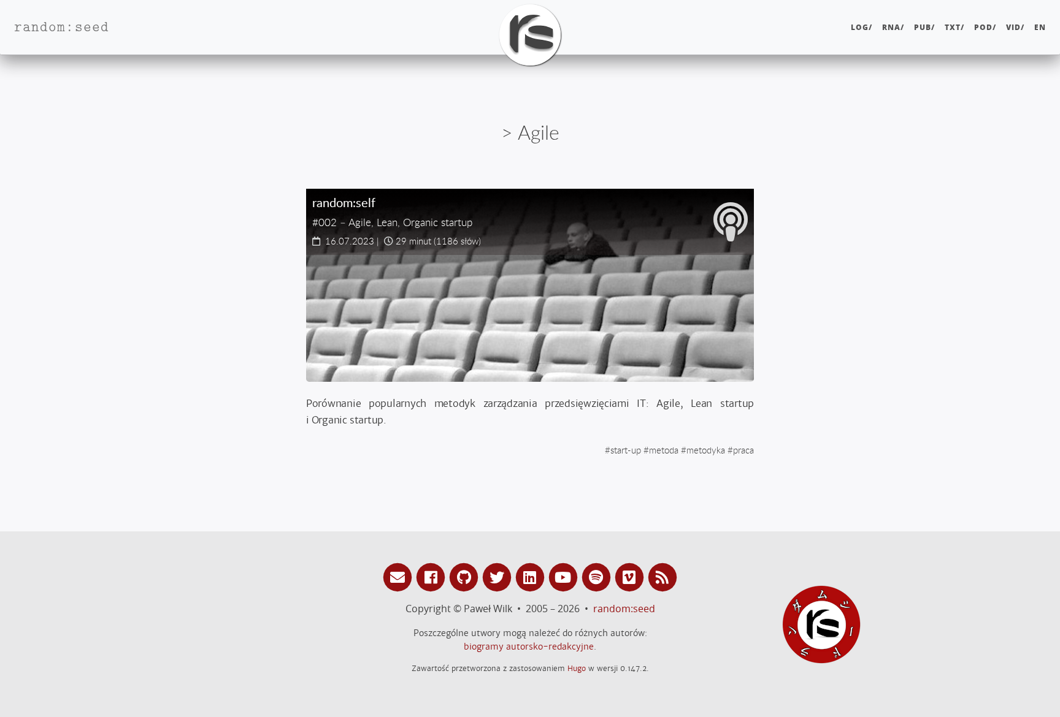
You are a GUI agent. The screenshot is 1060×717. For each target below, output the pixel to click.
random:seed (624, 608)
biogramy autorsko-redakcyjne (529, 646)
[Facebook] (432, 576)
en (1040, 27)
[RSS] (662, 576)
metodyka (705, 450)
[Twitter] (498, 576)
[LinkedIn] (531, 576)
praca (743, 450)
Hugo (576, 668)
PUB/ (924, 27)
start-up (625, 450)
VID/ (1015, 27)
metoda (663, 450)
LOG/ (861, 27)
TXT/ (954, 27)
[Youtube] (565, 576)
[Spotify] (598, 576)
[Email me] (399, 576)
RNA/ (893, 27)
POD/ (985, 27)
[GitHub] (465, 576)
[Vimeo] (631, 576)
